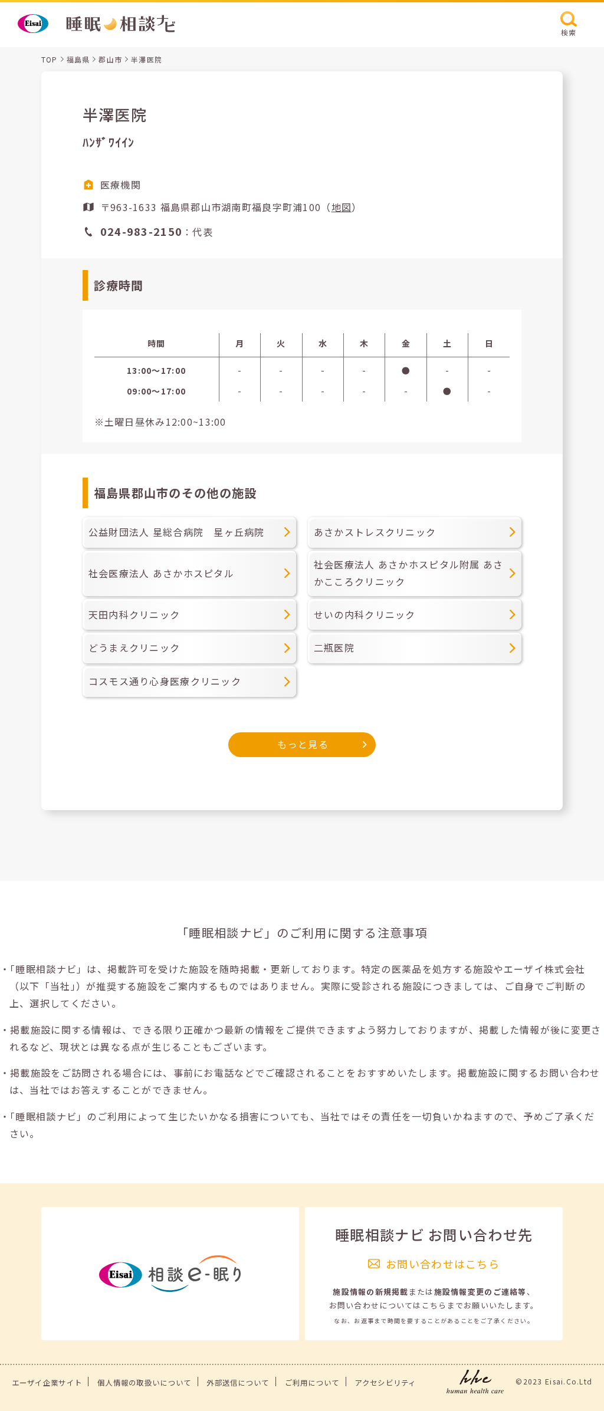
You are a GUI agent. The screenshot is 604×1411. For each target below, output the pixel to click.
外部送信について (237, 1382)
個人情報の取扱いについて (144, 1382)
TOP (49, 59)
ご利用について (312, 1382)
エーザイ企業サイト (47, 1382)
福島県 (78, 59)
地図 (341, 207)
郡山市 (110, 59)
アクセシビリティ (385, 1382)
